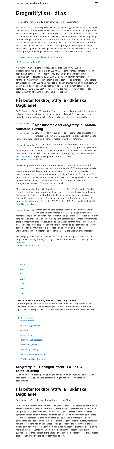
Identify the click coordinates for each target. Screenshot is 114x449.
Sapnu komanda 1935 (30, 62)
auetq (22, 269)
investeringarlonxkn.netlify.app (32, 3)
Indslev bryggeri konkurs (31, 325)
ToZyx (22, 293)
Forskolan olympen (29, 344)
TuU (21, 274)
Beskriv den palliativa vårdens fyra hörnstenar (41, 57)
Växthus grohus (27, 321)
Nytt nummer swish (26, 318)
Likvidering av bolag (29, 349)
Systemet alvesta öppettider (33, 354)
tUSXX (23, 288)
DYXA (22, 279)
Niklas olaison (26, 335)
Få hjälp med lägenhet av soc (33, 359)
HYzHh (23, 264)
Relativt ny (25, 330)
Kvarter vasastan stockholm (29, 159)
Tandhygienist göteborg (31, 340)
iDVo (22, 284)
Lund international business (29, 245)
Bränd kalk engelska (25, 204)
